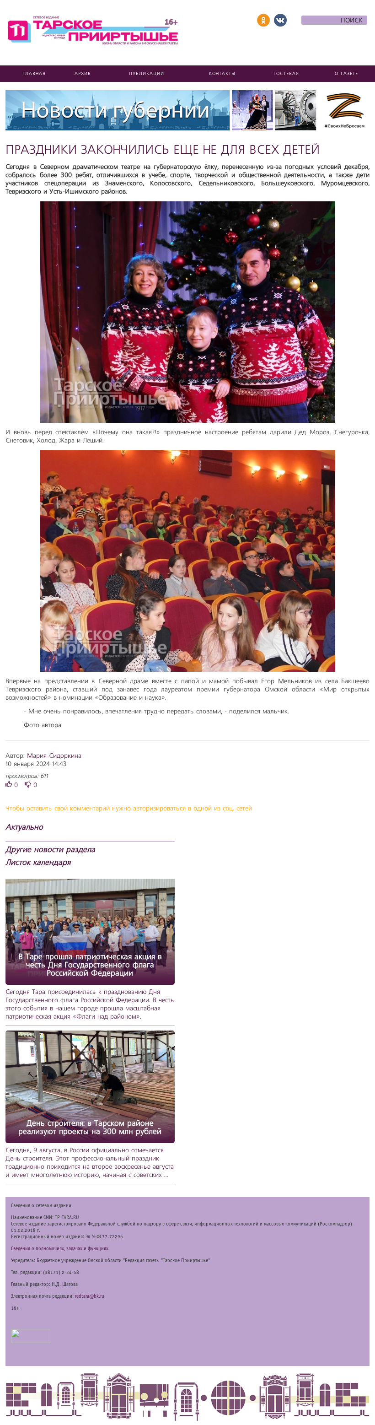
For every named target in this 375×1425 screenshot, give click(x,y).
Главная (34, 73)
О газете (346, 73)
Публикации (146, 73)
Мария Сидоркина (54, 756)
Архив (83, 73)
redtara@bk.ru (89, 1296)
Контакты (222, 73)
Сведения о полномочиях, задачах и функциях (59, 1249)
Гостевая (286, 73)
